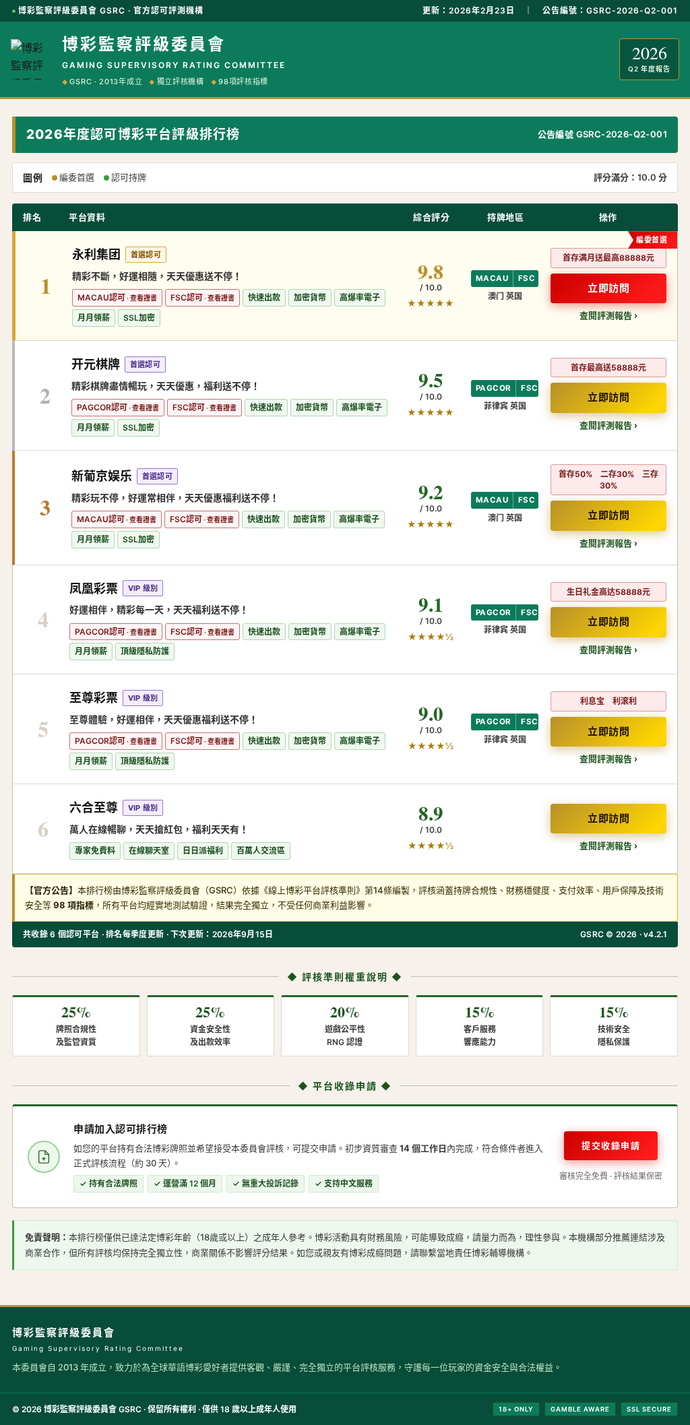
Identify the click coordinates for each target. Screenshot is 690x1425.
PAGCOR (493, 388)
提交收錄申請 (611, 1145)
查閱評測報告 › (608, 315)
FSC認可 (186, 297)
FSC (526, 278)
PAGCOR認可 (102, 407)
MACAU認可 (101, 297)
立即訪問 (608, 288)
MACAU (492, 278)
